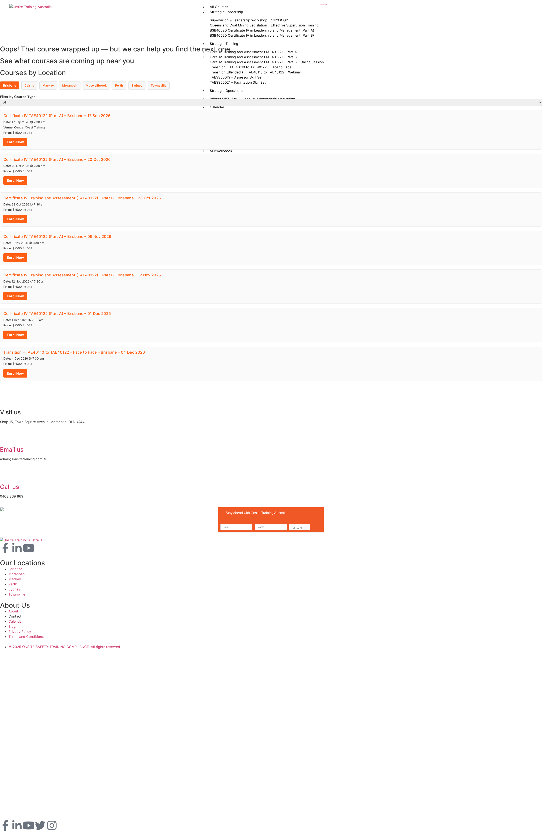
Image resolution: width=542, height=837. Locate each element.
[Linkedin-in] (17, 548)
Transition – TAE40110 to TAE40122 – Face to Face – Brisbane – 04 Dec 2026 (74, 352)
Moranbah (69, 85)
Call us (9, 486)
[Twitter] (40, 825)
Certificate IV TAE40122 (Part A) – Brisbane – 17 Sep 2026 (56, 115)
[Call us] (5, 475)
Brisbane (9, 85)
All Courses (219, 7)
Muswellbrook (96, 85)
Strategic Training (224, 43)
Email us (12, 449)
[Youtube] (28, 548)
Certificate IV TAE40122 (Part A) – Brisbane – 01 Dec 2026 (57, 313)
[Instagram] (52, 825)
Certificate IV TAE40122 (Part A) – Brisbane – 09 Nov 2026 (57, 236)
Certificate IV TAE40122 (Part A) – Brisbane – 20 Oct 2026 (57, 159)
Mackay (48, 85)
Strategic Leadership (226, 12)
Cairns (29, 85)
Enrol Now (15, 142)
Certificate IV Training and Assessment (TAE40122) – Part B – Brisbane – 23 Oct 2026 (82, 198)
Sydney (136, 85)
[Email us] (5, 438)
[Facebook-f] (5, 548)
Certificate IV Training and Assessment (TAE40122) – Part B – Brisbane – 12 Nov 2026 (82, 275)
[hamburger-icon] (323, 6)
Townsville (158, 85)
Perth (119, 85)
